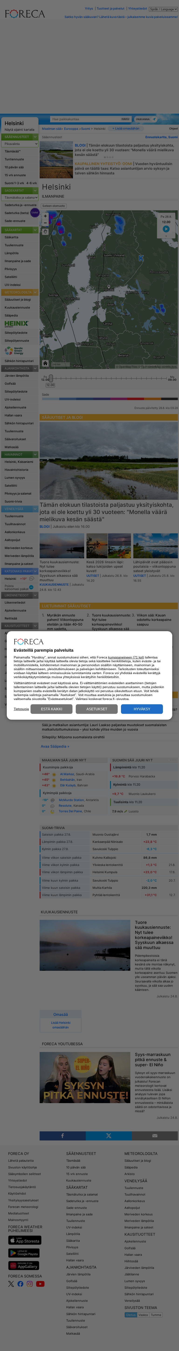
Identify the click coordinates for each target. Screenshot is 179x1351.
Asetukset (96, 709)
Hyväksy (142, 709)
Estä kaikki (51, 709)
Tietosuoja (21, 709)
